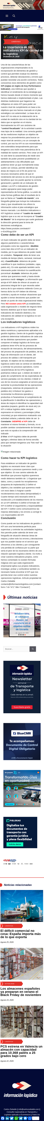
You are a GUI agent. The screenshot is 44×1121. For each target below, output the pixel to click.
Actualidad (18, 608)
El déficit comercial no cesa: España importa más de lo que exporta (20, 934)
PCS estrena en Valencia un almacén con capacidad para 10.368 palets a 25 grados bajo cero (21, 1051)
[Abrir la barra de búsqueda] (13, 15)
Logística (16, 41)
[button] (18, 634)
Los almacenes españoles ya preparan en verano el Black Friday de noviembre (20, 992)
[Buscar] (33, 649)
